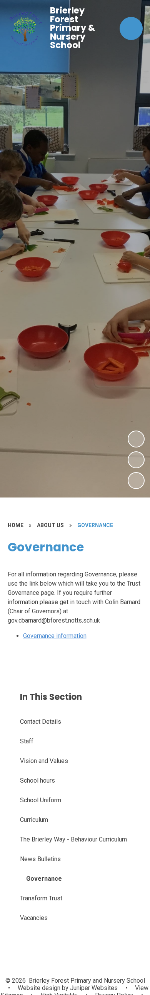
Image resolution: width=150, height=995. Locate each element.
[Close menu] (131, 28)
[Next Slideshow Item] (136, 439)
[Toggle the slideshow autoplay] (136, 480)
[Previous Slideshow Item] (136, 459)
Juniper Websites (93, 988)
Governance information (55, 635)
